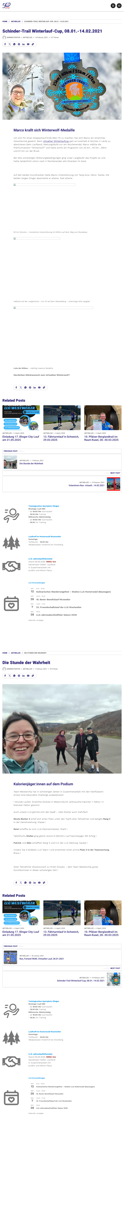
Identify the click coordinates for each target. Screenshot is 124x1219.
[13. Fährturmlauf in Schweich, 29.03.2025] (62, 417)
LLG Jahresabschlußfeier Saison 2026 (56, 615)
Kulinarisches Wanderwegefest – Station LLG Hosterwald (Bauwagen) (73, 591)
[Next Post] (113, 484)
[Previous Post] (10, 462)
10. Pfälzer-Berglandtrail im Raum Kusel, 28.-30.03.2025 (101, 438)
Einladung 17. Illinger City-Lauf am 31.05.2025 (20, 438)
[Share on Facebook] (5, 44)
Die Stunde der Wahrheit (31, 463)
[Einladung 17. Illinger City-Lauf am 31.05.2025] (21, 417)
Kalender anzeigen (36, 620)
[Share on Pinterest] (19, 44)
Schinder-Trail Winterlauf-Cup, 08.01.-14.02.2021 (81, 980)
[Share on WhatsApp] (14, 44)
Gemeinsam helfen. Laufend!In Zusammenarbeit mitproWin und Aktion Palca (41, 567)
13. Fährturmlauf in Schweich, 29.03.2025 (61, 438)
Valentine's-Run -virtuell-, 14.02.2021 (87, 485)
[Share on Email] (28, 44)
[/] (113, 5)
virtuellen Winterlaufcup (56, 141)
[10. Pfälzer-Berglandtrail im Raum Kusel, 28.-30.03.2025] (103, 417)
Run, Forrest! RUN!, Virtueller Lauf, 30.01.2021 (41, 958)
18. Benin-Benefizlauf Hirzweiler (53, 599)
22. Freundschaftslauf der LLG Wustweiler (58, 607)
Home (4, 21)
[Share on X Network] (9, 44)
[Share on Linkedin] (23, 44)
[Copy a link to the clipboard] (33, 44)
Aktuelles (15, 21)
